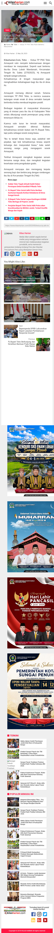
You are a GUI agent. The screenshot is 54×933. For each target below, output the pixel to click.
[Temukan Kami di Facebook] (6, 254)
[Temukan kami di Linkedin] (24, 254)
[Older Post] (46, 340)
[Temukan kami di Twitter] (18, 254)
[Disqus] (27, 386)
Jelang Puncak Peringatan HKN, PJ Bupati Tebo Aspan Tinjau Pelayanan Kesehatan (25, 279)
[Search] (51, 3)
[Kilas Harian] (15, 913)
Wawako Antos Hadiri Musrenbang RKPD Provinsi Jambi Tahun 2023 (32, 885)
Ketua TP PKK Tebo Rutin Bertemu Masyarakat (24, 37)
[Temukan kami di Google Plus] (30, 253)
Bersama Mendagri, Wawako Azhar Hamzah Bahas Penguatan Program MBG (32, 896)
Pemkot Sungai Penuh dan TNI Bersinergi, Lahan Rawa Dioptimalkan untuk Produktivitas (32, 753)
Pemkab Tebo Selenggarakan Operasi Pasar (23, 300)
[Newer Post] (8, 326)
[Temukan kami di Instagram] (12, 253)
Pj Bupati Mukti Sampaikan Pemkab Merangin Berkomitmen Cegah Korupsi (31, 854)
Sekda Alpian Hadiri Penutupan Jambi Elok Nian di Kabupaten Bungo (31, 743)
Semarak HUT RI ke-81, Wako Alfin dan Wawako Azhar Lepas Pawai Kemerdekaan (32, 785)
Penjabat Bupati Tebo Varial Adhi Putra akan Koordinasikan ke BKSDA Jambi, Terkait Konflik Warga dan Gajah (27, 208)
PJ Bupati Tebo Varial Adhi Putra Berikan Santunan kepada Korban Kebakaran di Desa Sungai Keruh (26, 192)
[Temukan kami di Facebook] (33, 914)
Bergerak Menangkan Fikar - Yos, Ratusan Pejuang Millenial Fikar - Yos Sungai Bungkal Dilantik (32, 801)
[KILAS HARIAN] (28, 3)
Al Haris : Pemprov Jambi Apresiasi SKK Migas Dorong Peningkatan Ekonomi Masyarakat (32, 875)
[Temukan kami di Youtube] (36, 254)
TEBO (7, 30)
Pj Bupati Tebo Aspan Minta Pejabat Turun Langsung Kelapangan (23, 319)
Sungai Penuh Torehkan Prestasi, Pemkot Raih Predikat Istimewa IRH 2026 (32, 764)
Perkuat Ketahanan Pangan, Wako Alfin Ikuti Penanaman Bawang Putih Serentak (32, 774)
